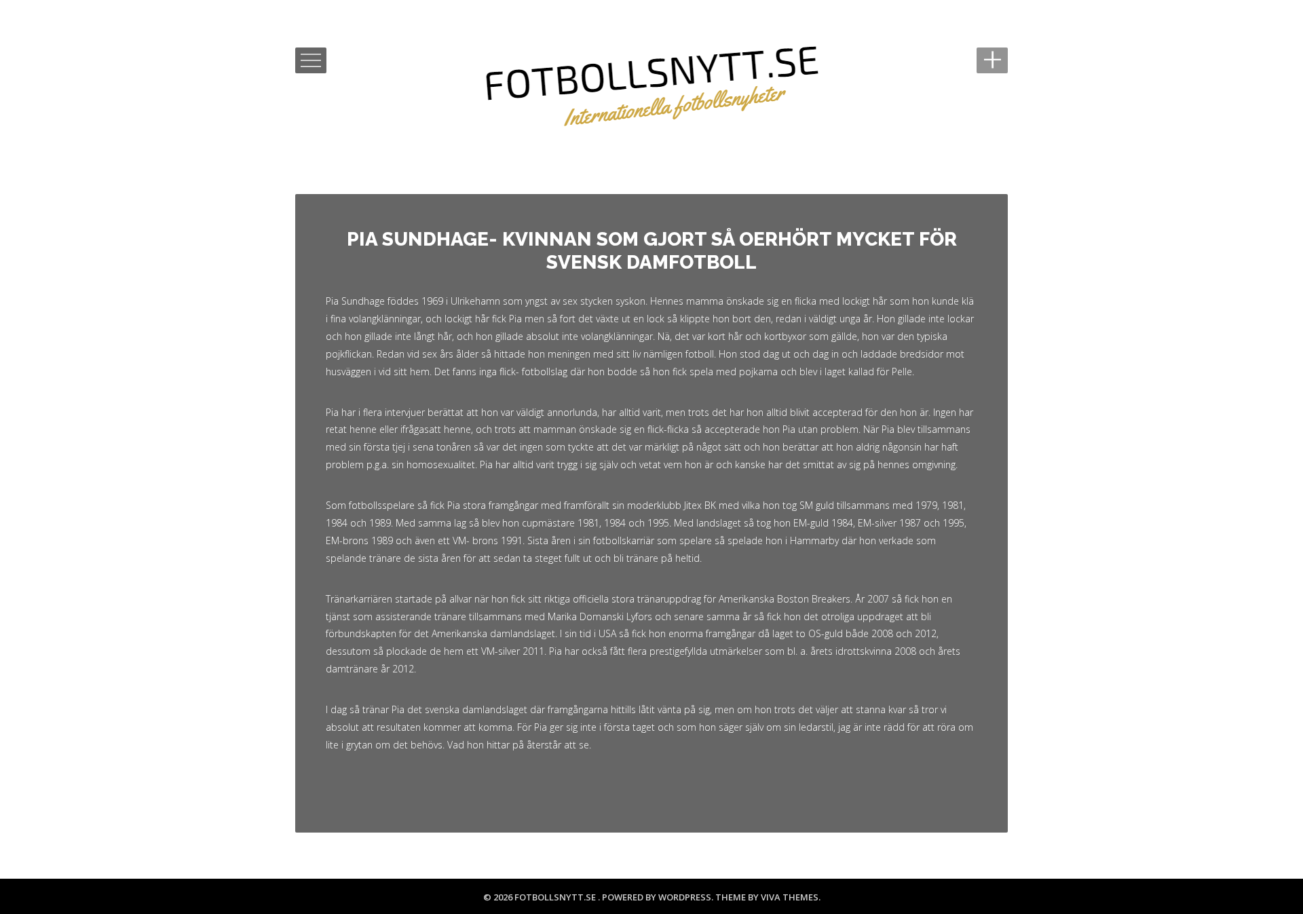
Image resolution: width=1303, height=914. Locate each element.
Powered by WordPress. (658, 897)
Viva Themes (789, 897)
